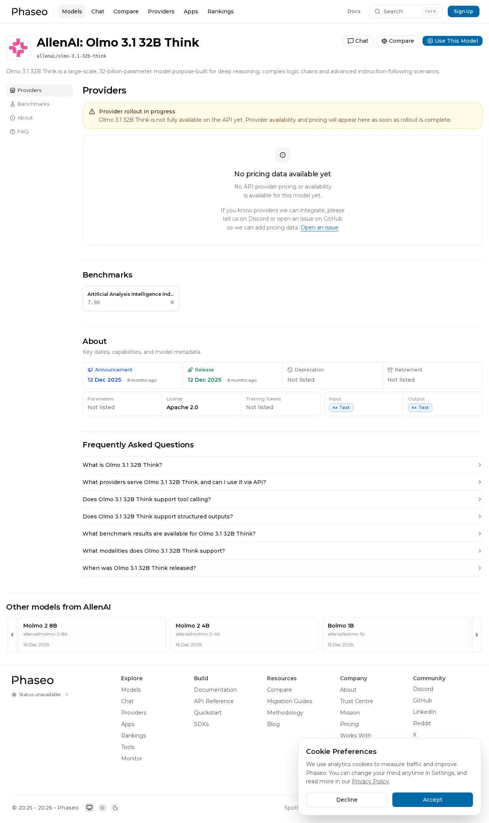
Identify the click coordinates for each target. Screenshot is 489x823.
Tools (127, 747)
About (348, 689)
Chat (97, 11)
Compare (126, 11)
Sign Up (463, 11)
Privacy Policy (370, 781)
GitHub (422, 700)
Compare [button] (402, 28)
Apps (191, 11)
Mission (350, 712)
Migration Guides (289, 701)
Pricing (349, 724)
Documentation (215, 689)
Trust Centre (356, 701)
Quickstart (208, 712)
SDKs (201, 724)
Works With (355, 735)
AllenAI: (60, 43)
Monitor (131, 758)
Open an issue (319, 227)
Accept (432, 799)
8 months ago (142, 380)
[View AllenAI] (18, 28)
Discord (423, 689)
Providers (161, 11)
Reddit (422, 723)
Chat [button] (365, 28)
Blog (273, 724)
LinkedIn (424, 711)
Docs (354, 11)
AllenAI (39, 27)
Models (72, 11)
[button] (29, 11)
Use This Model (453, 28)
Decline (347, 799)
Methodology (285, 712)
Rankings (220, 11)
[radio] (89, 808)
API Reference (214, 701)
